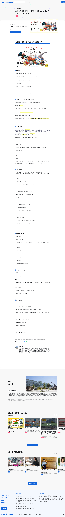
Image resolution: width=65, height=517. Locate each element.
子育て (42, 496)
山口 (28, 504)
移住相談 (45, 496)
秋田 (23, 496)
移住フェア (46, 501)
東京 (28, 498)
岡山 (23, 504)
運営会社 (29, 514)
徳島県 (46, 499)
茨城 (21, 498)
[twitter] (22, 341)
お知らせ (3, 500)
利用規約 (25, 514)
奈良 (30, 503)
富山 (21, 500)
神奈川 (33, 498)
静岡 (35, 500)
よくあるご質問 (4, 497)
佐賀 (21, 508)
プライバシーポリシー (18, 514)
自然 (48, 499)
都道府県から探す (31, 2)
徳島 (19, 506)
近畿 (16, 503)
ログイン (58, 2)
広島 (25, 504)
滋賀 (21, 503)
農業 (54, 496)
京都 (23, 503)
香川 (21, 506)
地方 (56, 496)
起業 (63, 498)
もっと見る (55, 403)
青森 (19, 496)
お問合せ (3, 502)
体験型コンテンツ (55, 499)
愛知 (19, 501)
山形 (28, 496)
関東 (16, 498)
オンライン (51, 498)
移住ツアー (59, 498)
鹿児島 (33, 508)
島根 (21, 504)
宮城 (25, 496)
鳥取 (19, 504)
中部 (16, 500)
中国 (16, 504)
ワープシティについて (5, 495)
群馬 (25, 498)
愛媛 (23, 506)
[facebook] (24, 341)
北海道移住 (47, 498)
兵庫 (28, 503)
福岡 (19, 508)
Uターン (40, 499)
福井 (25, 500)
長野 (30, 500)
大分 (28, 508)
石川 (23, 500)
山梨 (28, 500)
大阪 (25, 503)
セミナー (55, 498)
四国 (16, 506)
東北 (16, 496)
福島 (30, 496)
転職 (39, 496)
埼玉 (19, 498)
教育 (43, 499)
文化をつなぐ (41, 501)
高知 (25, 506)
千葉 (30, 498)
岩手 (21, 496)
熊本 (25, 508)
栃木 (23, 498)
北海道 (17, 495)
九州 (16, 508)
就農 (61, 496)
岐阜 (32, 500)
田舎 (43, 498)
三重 (19, 503)
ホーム (2, 493)
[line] (26, 341)
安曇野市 (60, 499)
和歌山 (33, 503)
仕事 (58, 496)
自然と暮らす (50, 496)
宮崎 (30, 508)
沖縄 (16, 510)
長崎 (23, 508)
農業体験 (40, 498)
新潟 (19, 500)
